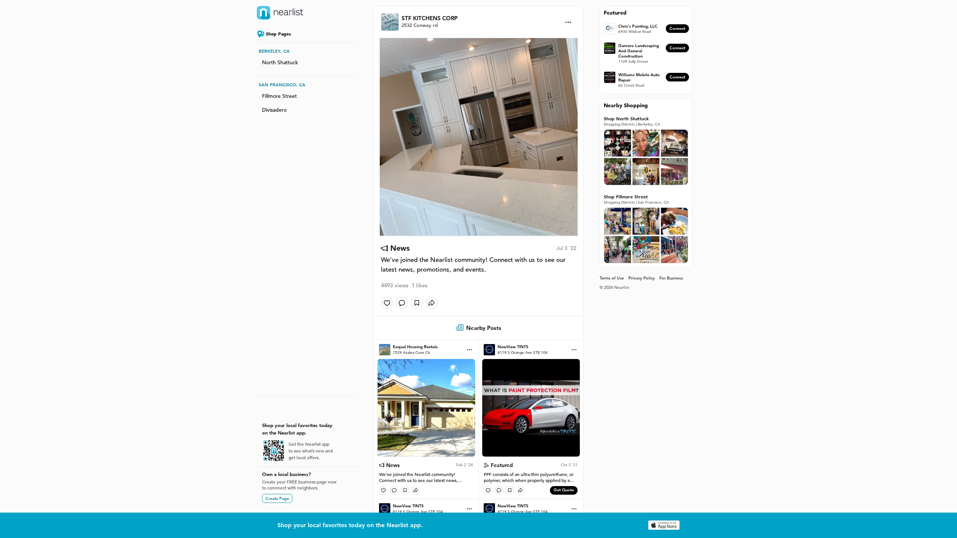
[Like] (387, 303)
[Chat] (402, 303)
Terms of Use (612, 278)
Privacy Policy (641, 278)
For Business (671, 278)
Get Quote (564, 489)
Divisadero (274, 109)
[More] (568, 22)
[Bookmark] (417, 303)
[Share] (432, 303)
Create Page (277, 498)
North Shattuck (280, 62)
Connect (677, 28)
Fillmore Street (279, 96)
